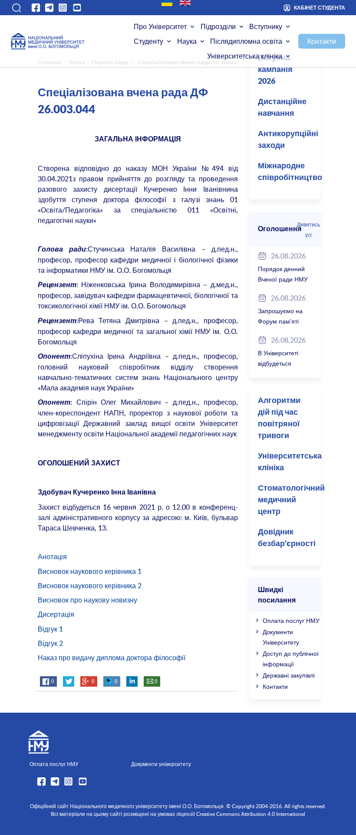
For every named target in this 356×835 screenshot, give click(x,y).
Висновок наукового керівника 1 (90, 571)
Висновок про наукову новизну (87, 600)
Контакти (321, 41)
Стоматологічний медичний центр (289, 500)
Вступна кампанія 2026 (275, 69)
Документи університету (161, 763)
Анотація (52, 556)
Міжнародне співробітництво (289, 172)
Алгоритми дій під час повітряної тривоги (279, 418)
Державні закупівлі (289, 675)
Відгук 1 (50, 629)
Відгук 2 (50, 643)
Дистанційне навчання (282, 108)
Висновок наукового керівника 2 (90, 585)
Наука (187, 41)
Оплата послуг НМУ (291, 620)
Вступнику (265, 26)
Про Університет (160, 26)
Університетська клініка (244, 56)
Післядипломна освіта (246, 41)
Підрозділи (218, 26)
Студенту (148, 41)
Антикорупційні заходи (288, 140)
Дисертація (56, 614)
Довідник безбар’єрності (287, 538)
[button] (16, 8)
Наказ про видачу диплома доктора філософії (111, 657)
